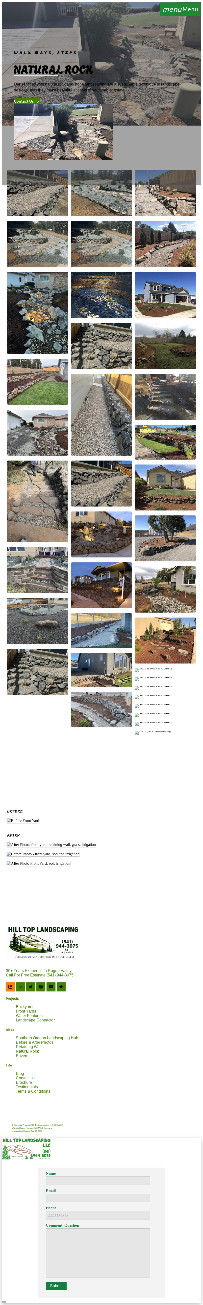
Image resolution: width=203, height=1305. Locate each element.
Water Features (29, 1016)
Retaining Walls (30, 1047)
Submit (56, 1286)
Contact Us (25, 1078)
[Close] (4, 1302)
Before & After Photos (34, 1042)
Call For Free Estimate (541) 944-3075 (40, 975)
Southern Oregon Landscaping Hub (47, 1038)
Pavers (22, 1056)
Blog (20, 1073)
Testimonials (27, 1087)
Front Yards (26, 1011)
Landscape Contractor (35, 1020)
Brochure (24, 1082)
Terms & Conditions (33, 1091)
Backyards (25, 1007)
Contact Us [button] (24, 101)
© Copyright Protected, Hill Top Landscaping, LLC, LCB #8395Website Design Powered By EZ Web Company (37, 1128)
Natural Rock (27, 1051)
